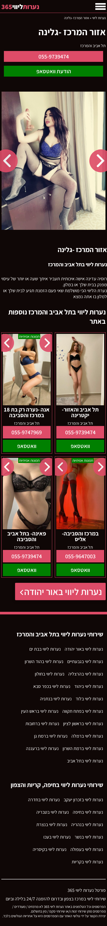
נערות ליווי (99, 18)
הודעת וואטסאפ (53, 71)
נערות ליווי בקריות (87, 862)
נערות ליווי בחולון (49, 674)
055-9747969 (26, 432)
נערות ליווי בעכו (57, 837)
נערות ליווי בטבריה (52, 812)
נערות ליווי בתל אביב (85, 761)
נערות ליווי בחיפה (88, 812)
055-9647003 (80, 556)
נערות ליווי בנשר (89, 837)
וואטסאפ (80, 446)
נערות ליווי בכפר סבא (51, 686)
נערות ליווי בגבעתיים (85, 661)
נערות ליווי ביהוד (88, 686)
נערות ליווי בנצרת (51, 824)
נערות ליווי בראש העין (39, 711)
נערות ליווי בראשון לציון (83, 723)
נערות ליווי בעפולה (86, 849)
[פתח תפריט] (100, 6)
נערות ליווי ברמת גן (51, 736)
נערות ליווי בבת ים (45, 649)
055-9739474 (53, 56)
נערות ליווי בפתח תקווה (82, 711)
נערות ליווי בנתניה (56, 699)
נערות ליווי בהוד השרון (44, 661)
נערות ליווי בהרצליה (85, 674)
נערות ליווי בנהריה (87, 824)
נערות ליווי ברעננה (42, 748)
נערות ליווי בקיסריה (49, 849)
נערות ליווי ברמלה (87, 736)
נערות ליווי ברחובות (42, 723)
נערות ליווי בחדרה (44, 800)
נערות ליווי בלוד (89, 699)
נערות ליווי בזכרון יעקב (83, 800)
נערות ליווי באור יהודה (63, 591)
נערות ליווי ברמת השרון (83, 748)
